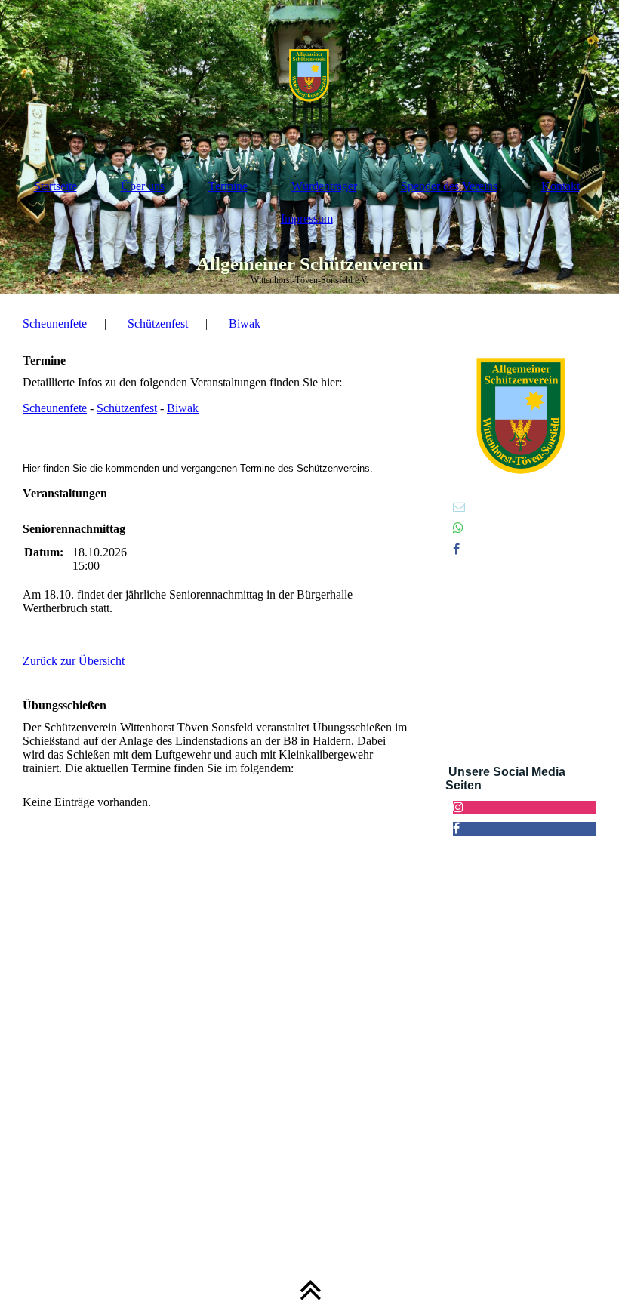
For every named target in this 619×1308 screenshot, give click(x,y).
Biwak (244, 323)
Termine (228, 186)
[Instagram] (458, 807)
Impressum (307, 218)
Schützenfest (158, 323)
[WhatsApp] (458, 528)
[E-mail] (459, 506)
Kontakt (560, 186)
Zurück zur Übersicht (74, 660)
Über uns (143, 186)
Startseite (55, 186)
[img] (309, 75)
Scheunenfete (55, 323)
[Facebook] (456, 549)
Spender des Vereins (449, 186)
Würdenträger (324, 186)
